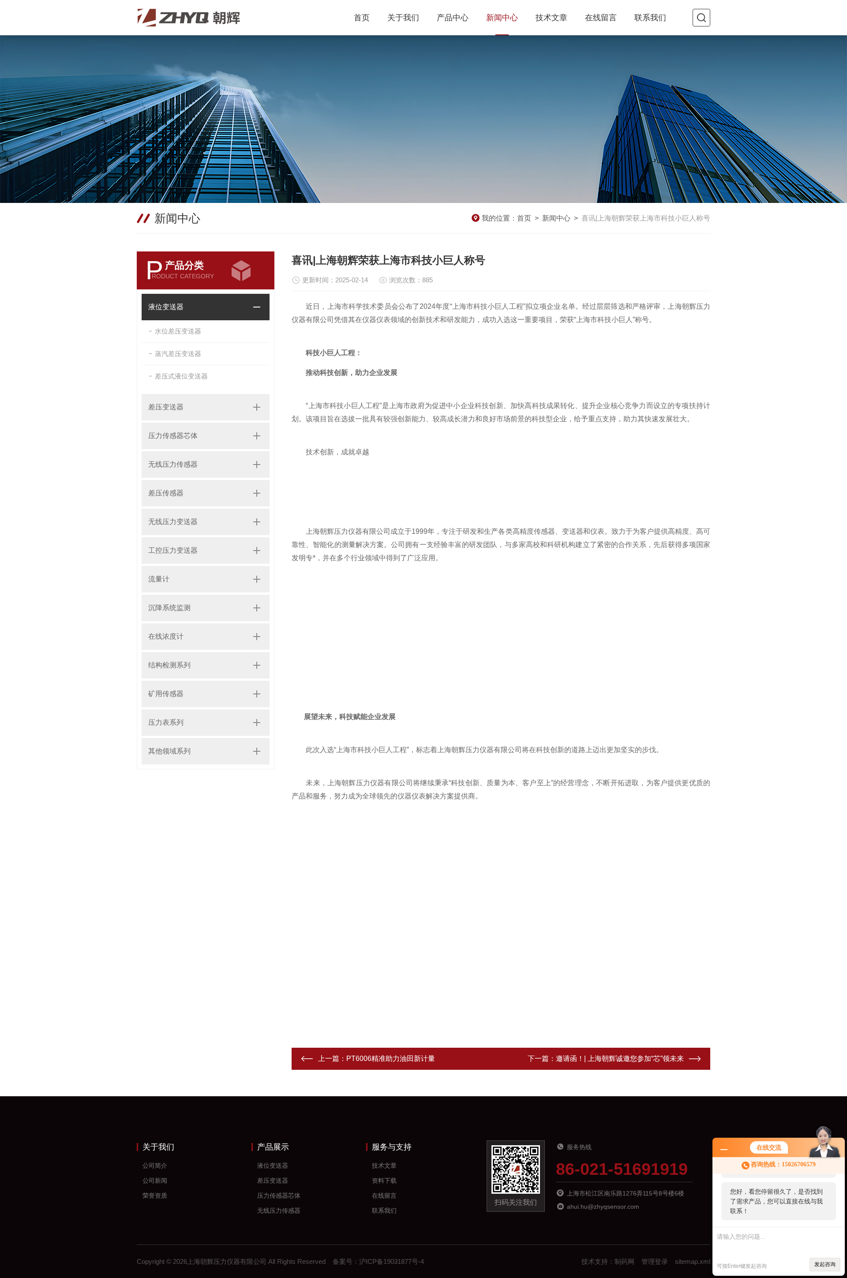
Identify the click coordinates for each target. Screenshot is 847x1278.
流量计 (158, 579)
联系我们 (650, 17)
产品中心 (452, 17)
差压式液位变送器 (181, 376)
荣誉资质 (154, 1195)
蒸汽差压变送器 (178, 353)
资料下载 (384, 1180)
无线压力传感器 (173, 464)
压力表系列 (166, 722)
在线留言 (601, 17)
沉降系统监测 (169, 607)
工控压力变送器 (173, 550)
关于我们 (403, 17)
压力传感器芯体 (173, 435)
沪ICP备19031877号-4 (391, 1261)
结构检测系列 (169, 665)
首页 (362, 17)
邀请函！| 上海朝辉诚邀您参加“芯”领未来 (620, 1058)
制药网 (624, 1261)
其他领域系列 (169, 751)
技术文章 (551, 17)
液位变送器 (166, 307)
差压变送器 (166, 407)
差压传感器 (166, 493)
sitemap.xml (692, 1261)
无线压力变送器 (173, 521)
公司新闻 (154, 1180)
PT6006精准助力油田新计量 (390, 1058)
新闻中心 (502, 17)
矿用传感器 (166, 693)
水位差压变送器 (178, 331)
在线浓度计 (166, 636)
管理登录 (654, 1261)
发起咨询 (825, 1264)
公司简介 (154, 1165)
